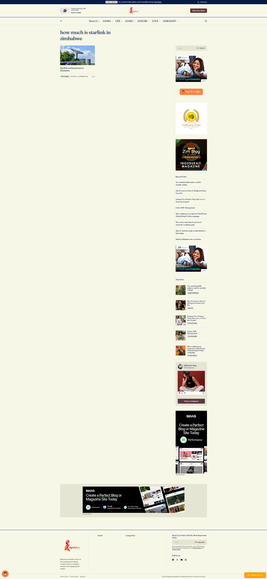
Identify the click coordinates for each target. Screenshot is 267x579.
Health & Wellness (111, 2)
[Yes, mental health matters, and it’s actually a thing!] (181, 290)
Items (100, 535)
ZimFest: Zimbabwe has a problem (188, 239)
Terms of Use (176, 549)
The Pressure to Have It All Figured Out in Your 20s (196, 303)
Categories (130, 535)
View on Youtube (76, 12)
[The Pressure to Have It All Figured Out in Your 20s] (181, 305)
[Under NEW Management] (181, 335)
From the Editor (192, 336)
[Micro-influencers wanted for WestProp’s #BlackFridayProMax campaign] (181, 351)
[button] (202, 2)
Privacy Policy (197, 548)
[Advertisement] (191, 442)
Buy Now (82, 576)
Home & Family (192, 323)
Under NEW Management (185, 208)
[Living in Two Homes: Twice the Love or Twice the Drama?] (181, 320)
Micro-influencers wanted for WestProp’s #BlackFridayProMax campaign (196, 350)
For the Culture (192, 355)
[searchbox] (186, 48)
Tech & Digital (65, 76)
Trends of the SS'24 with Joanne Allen (78, 9)
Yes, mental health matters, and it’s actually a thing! (135, 2)
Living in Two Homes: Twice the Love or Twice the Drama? (196, 318)
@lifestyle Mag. (190, 365)
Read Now (157, 2)
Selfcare (190, 308)
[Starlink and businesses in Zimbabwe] (77, 55)
